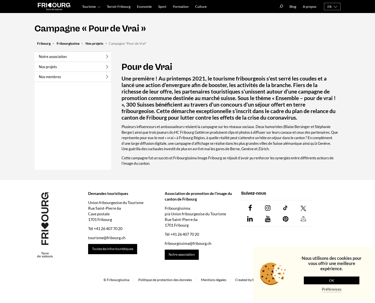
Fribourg (44, 43)
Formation (181, 6)
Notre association (53, 56)
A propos (309, 6)
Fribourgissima (68, 43)
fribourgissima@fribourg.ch (188, 243)
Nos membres (50, 76)
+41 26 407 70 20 (108, 228)
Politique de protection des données (165, 279)
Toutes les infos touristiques (112, 249)
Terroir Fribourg (118, 6)
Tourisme (89, 6)
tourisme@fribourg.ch (106, 237)
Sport (162, 6)
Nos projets (94, 43)
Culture (201, 6)
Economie (144, 6)
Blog (292, 6)
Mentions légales (213, 279)
